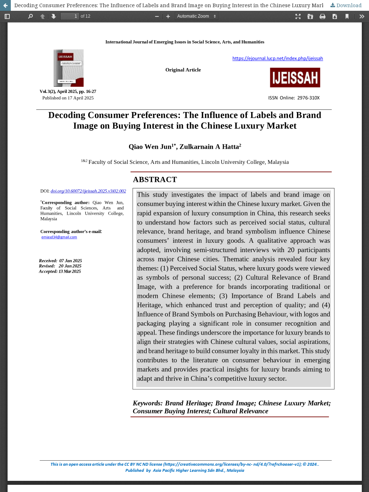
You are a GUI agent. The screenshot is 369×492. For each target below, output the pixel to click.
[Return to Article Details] (5, 5)
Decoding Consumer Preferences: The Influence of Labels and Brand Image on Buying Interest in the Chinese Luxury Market (171, 5)
